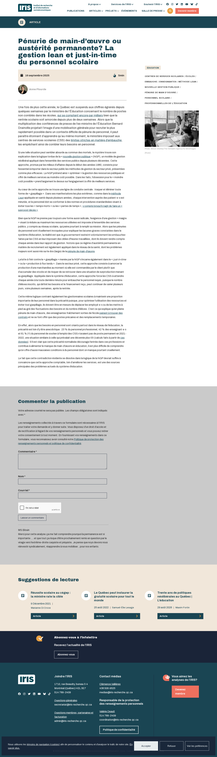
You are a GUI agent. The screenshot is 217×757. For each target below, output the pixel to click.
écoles (190, 76)
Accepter (146, 746)
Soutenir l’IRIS (152, 4)
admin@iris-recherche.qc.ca (70, 721)
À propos (93, 4)
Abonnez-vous (66, 654)
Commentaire (27, 451)
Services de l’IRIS (121, 4)
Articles (95, 11)
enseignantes (167, 82)
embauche (151, 82)
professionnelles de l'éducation (166, 103)
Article (35, 22)
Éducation (153, 68)
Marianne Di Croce (41, 608)
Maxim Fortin (182, 607)
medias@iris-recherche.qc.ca (116, 692)
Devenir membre (187, 11)
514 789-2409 (62, 692)
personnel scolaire (157, 98)
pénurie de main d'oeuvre (160, 92)
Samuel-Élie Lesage (123, 607)
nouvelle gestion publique (162, 87)
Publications (75, 11)
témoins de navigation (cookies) (43, 744)
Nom (21, 476)
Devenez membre (180, 691)
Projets (111, 11)
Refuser (171, 746)
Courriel (24, 490)
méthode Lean (187, 82)
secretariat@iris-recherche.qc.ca (73, 704)
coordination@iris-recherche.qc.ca (118, 719)
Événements (129, 11)
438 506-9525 (107, 688)
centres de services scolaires (164, 76)
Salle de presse (152, 11)
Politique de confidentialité (119, 729)
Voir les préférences (197, 746)
